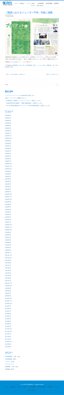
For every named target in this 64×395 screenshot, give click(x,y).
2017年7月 (8, 334)
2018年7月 (8, 316)
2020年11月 (8, 283)
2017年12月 (8, 329)
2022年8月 (8, 235)
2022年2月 (8, 250)
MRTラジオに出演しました (53, 74)
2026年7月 (8, 118)
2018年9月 (8, 313)
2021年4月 (8, 273)
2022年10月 (8, 230)
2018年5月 (8, 321)
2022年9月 (8, 232)
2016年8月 (8, 346)
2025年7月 (8, 146)
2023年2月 (8, 219)
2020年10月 (8, 286)
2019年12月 (8, 298)
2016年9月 (8, 344)
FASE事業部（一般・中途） (19, 65)
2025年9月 (8, 141)
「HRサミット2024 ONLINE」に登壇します (15, 74)
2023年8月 (8, 204)
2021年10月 (8, 258)
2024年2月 (8, 189)
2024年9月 (8, 171)
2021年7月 (8, 265)
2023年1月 (8, 222)
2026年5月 (8, 123)
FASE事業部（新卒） (31, 65)
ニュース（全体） (30, 3)
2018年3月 (8, 326)
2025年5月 (8, 151)
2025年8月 (8, 143)
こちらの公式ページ (15, 62)
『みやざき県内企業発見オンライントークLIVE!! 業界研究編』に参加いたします (27, 105)
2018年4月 (8, 324)
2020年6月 (8, 296)
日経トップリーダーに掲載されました (15, 98)
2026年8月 (8, 115)
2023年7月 (8, 207)
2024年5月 (8, 181)
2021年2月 (8, 278)
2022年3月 (8, 247)
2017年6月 (8, 336)
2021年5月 (8, 270)
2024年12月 (8, 163)
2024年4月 (8, 184)
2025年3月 (8, 156)
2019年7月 (8, 306)
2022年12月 (8, 225)
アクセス (33, 5)
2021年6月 (8, 268)
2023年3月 (8, 217)
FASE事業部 (41, 3)
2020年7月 (8, 293)
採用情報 (56, 3)
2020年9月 (8, 288)
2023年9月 (8, 202)
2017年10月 (8, 331)
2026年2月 (8, 130)
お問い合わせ (40, 5)
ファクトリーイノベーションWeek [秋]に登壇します (19, 95)
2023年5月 (8, 212)
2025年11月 (8, 136)
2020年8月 (8, 291)
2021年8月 (8, 263)
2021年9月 (8, 260)
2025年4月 (8, 153)
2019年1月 (8, 311)
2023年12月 (8, 194)
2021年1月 (8, 280)
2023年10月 (8, 199)
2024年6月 (8, 179)
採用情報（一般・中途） (53, 65)
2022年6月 (8, 240)
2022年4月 (8, 245)
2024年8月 (8, 174)
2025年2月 (8, 158)
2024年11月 (8, 166)
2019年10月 (8, 303)
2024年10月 (8, 169)
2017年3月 (8, 339)
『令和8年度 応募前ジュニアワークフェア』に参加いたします (23, 100)
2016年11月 (8, 341)
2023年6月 (8, 209)
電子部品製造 (49, 3)
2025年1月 (8, 161)
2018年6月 (8, 319)
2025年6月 (8, 148)
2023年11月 (8, 197)
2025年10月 (8, 138)
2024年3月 (8, 186)
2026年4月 (8, 125)
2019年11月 (8, 301)
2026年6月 (8, 120)
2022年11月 (8, 227)
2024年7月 (8, 176)
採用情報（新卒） (9, 67)
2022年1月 (8, 252)
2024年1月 (8, 192)
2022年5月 (8, 242)
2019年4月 (8, 308)
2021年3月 (8, 275)
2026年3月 (8, 128)
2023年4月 (8, 214)
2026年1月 (8, 133)
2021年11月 (8, 255)
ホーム (16, 3)
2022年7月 (8, 237)
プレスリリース (9, 364)
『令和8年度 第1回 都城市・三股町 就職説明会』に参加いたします (23, 103)
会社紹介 (22, 3)
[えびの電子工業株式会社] (8, 3)
